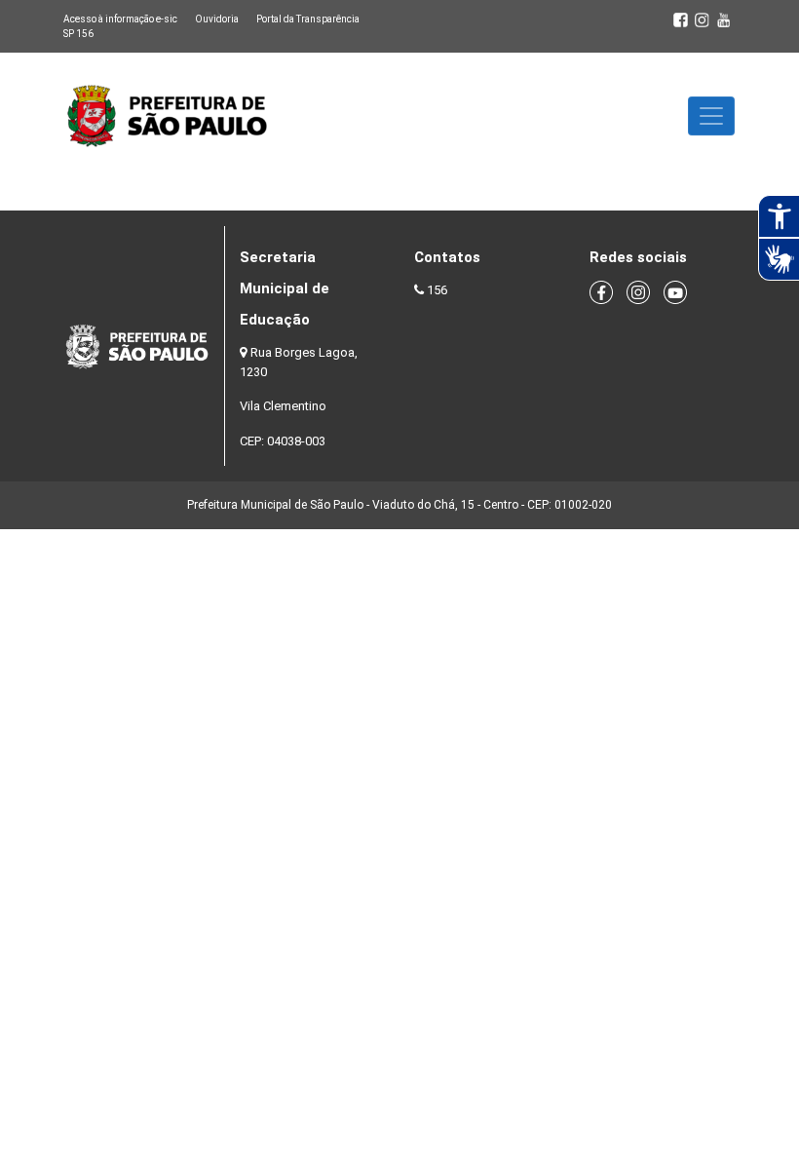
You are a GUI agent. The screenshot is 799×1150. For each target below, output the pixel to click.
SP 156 (78, 33)
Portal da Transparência (308, 19)
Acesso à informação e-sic (120, 19)
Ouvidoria (217, 19)
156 (437, 290)
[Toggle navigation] (711, 115)
